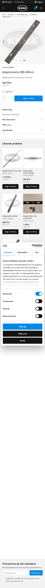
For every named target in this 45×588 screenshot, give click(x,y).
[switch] (38, 301)
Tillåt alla (22, 327)
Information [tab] (22, 252)
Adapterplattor (6, 17)
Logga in (40, 2)
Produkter (11, 15)
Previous (3, 41)
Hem (3, 15)
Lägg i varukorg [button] (10, 186)
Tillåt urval (22, 334)
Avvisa (22, 341)
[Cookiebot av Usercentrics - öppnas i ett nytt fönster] (32, 245)
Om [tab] (36, 252)
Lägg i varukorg (28, 98)
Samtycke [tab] (8, 252)
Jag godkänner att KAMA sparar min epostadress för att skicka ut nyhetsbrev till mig (22, 580)
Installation (33, 15)
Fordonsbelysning (22, 15)
